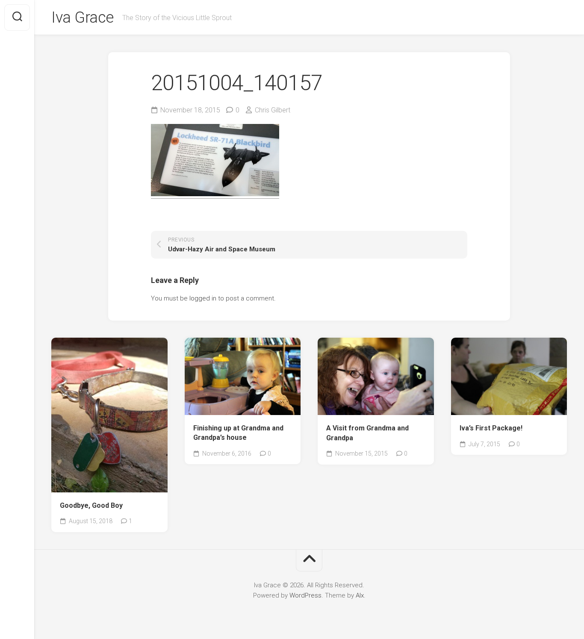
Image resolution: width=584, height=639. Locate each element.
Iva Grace (82, 18)
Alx (360, 595)
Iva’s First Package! (491, 428)
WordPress (305, 595)
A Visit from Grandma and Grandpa (367, 433)
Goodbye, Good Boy (91, 505)
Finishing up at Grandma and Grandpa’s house (238, 433)
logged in (202, 298)
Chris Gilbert (272, 110)
